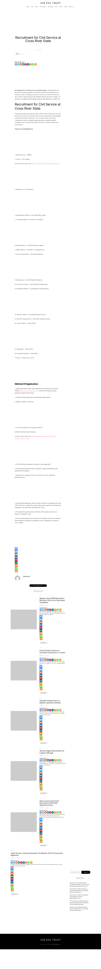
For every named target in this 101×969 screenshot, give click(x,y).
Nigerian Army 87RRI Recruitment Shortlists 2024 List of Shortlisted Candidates (52, 600)
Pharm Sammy (45, 655)
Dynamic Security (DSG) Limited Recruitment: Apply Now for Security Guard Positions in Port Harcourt (79, 884)
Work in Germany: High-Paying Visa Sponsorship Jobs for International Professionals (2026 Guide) (79, 902)
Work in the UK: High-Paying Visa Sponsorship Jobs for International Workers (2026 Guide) (79, 890)
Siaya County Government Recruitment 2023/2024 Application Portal (49, 803)
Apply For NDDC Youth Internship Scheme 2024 (45, 163)
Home (27, 6)
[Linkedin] (23, 64)
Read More (43, 642)
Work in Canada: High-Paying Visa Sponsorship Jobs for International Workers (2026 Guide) (79, 908)
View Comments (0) (37, 585)
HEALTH (61, 6)
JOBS (32, 6)
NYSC (56, 6)
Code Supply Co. (56, 944)
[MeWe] (28, 64)
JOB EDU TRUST (50, 3)
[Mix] (30, 64)
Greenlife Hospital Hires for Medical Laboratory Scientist (50, 702)
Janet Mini (45, 705)
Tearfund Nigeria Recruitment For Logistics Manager (52, 752)
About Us (71, 6)
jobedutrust (22, 54)
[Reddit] (21, 64)
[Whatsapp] (33, 64)
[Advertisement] (38, 23)
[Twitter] (18, 64)
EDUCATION (50, 6)
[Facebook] (16, 64)
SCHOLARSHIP (43, 6)
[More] (35, 64)
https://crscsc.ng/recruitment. (29, 391)
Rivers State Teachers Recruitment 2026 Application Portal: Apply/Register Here (79, 896)
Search (86, 872)
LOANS (36, 6)
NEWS (66, 6)
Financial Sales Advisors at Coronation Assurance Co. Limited (52, 652)
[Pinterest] (25, 64)
